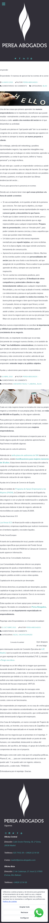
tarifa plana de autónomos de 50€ (25, 455)
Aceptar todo (24, 907)
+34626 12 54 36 (32, 853)
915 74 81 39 (18, 853)
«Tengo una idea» (7, 660)
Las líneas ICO (6, 523)
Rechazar (24, 912)
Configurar (24, 918)
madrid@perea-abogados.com (23, 860)
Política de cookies (10, 901)
